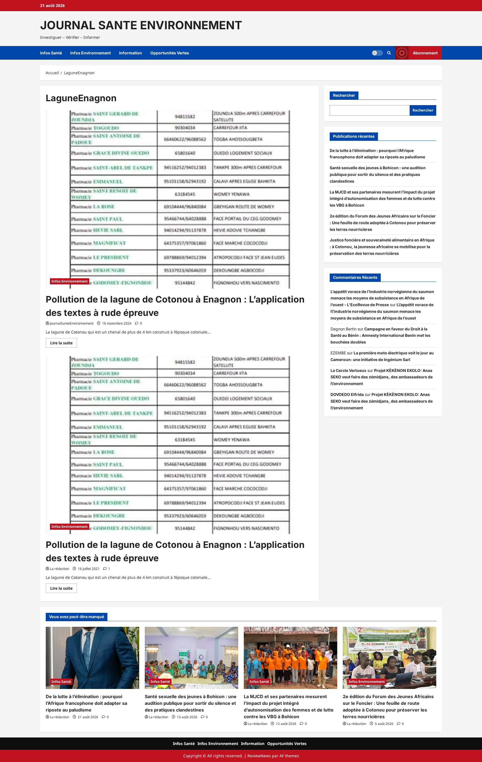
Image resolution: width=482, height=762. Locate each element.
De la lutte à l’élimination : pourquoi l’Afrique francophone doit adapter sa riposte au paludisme (86, 703)
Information (130, 52)
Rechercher (344, 95)
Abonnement (425, 52)
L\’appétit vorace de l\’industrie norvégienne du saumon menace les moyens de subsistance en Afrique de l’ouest (382, 311)
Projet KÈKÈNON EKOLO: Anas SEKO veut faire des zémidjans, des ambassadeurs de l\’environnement (382, 377)
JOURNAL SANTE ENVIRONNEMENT (141, 25)
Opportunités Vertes (169, 52)
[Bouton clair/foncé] (377, 53)
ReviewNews (259, 755)
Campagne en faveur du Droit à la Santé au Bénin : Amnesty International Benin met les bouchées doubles (380, 335)
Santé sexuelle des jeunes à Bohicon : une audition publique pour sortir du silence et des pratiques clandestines (378, 174)
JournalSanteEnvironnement (71, 323)
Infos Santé (51, 52)
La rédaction (59, 568)
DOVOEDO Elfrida (347, 394)
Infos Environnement (90, 52)
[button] (389, 53)
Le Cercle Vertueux (348, 370)
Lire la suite (63, 344)
